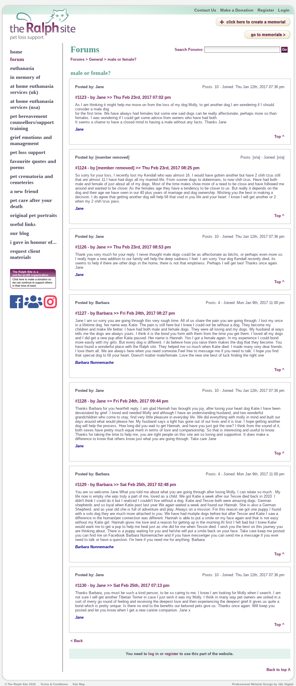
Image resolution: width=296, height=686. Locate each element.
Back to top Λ (279, 670)
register (171, 654)
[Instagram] (50, 301)
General (96, 59)
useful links (23, 224)
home (16, 52)
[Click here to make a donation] (33, 279)
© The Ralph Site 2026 (20, 684)
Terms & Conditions (54, 684)
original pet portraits (33, 215)
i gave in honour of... (33, 242)
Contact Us (205, 10)
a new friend (24, 191)
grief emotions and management (31, 140)
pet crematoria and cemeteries (31, 179)
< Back (77, 641)
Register (266, 10)
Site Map (79, 684)
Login (284, 10)
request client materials (25, 254)
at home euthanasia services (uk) (31, 89)
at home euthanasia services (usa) (31, 104)
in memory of (25, 77)
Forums (77, 59)
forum (17, 59)
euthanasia (22, 68)
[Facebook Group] (33, 301)
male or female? (122, 59)
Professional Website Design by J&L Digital (262, 684)
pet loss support (27, 152)
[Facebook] (16, 301)
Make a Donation (237, 10)
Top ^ (279, 136)
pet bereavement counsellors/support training (32, 122)
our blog (19, 233)
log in (153, 654)
